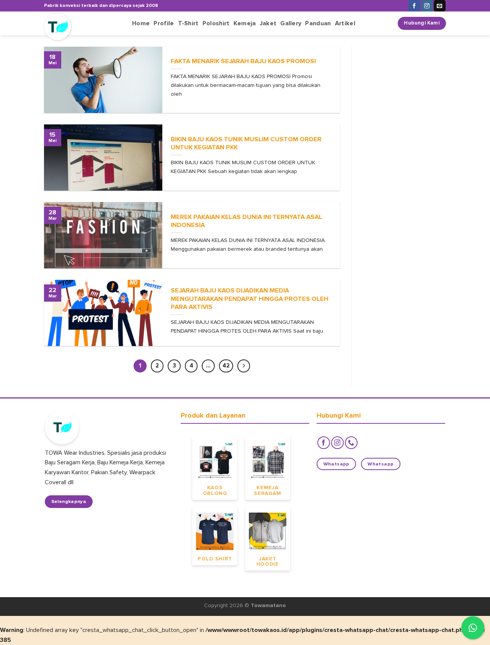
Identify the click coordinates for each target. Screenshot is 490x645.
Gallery (290, 23)
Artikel (345, 23)
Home (141, 23)
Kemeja (245, 23)
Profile (164, 23)
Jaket (268, 23)
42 (226, 365)
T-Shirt (188, 23)
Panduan (318, 23)
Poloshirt (216, 23)
